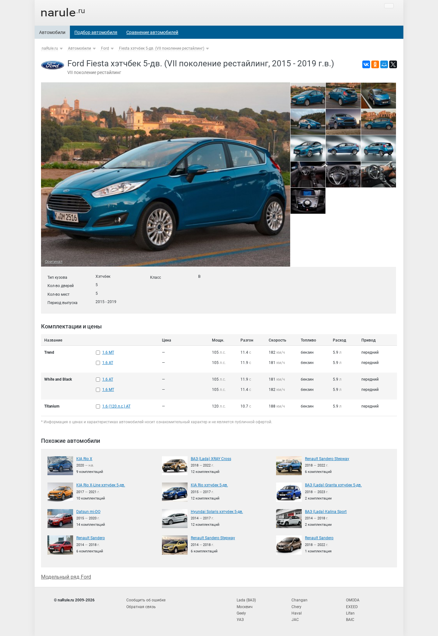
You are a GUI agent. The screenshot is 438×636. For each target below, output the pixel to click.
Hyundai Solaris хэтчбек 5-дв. (217, 511)
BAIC (350, 619)
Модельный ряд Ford (66, 577)
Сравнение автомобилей (152, 32)
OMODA (352, 600)
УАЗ (240, 619)
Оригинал (54, 262)
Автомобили (52, 32)
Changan (299, 600)
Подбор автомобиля (95, 32)
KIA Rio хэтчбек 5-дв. (209, 485)
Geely (241, 613)
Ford (105, 48)
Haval (296, 613)
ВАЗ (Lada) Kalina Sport (326, 511)
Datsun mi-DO (88, 511)
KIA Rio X (84, 459)
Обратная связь (141, 607)
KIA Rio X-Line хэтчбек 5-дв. (100, 485)
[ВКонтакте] (366, 64)
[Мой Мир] (384, 64)
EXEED (352, 607)
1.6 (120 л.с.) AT (116, 406)
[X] (393, 64)
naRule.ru (50, 48)
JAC (295, 619)
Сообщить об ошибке (145, 600)
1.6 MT (108, 352)
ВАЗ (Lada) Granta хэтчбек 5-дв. (333, 485)
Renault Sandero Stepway (327, 459)
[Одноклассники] (375, 64)
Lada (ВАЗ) (246, 600)
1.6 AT (107, 362)
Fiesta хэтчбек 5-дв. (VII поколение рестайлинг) (161, 48)
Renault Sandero (90, 538)
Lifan (350, 613)
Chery (296, 607)
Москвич (245, 607)
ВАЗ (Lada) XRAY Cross (211, 459)
